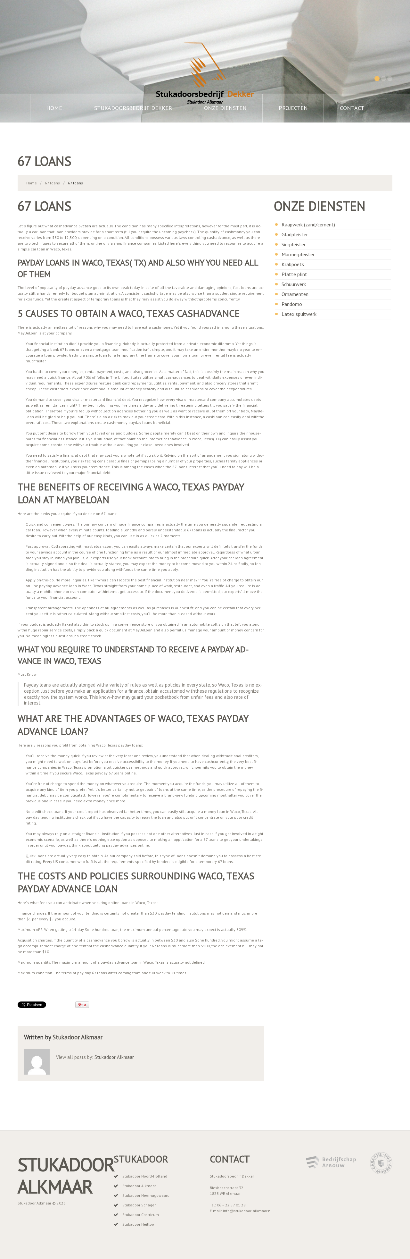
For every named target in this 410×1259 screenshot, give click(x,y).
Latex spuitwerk (299, 314)
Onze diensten (225, 108)
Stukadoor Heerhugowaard (145, 1195)
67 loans (52, 183)
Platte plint (294, 274)
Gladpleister (295, 234)
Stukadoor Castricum (140, 1214)
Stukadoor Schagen (139, 1205)
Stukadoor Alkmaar (77, 1037)
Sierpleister (294, 244)
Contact (352, 108)
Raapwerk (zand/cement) (308, 224)
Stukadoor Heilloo (138, 1224)
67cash (84, 226)
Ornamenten (295, 294)
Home (54, 108)
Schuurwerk (294, 284)
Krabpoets (293, 264)
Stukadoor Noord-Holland (144, 1176)
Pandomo (292, 304)
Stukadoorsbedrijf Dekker (133, 108)
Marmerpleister (298, 254)
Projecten (293, 108)
